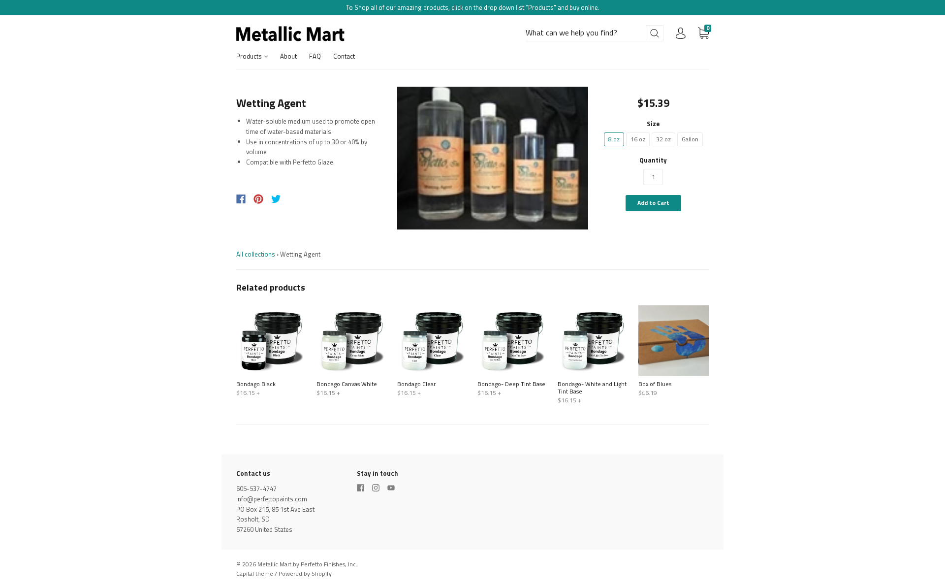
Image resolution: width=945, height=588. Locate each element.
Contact (344, 56)
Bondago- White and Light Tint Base (592, 387)
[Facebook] (241, 199)
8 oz (614, 139)
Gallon (690, 139)
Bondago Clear (416, 384)
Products (249, 56)
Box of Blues (654, 384)
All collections (255, 254)
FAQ (315, 56)
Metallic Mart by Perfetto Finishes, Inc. (307, 564)
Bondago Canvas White (346, 384)
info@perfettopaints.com (271, 499)
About (288, 56)
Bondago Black (256, 384)
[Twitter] (276, 199)
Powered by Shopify (305, 573)
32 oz (663, 139)
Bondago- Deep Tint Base (511, 384)
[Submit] (654, 33)
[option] (493, 158)
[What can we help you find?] (594, 33)
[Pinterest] (258, 199)
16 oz (637, 139)
